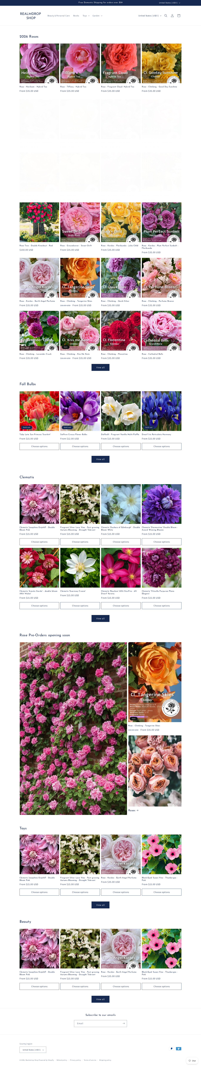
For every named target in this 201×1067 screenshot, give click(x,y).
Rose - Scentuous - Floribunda (115, 143)
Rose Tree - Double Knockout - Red (36, 246)
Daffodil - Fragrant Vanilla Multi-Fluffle (120, 434)
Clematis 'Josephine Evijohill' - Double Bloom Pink (37, 528)
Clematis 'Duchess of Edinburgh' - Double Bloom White (120, 528)
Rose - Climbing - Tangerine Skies (76, 301)
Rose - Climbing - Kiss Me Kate (75, 354)
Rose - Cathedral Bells (152, 354)
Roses (131, 810)
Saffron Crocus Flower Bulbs (73, 434)
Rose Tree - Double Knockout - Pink (158, 196)
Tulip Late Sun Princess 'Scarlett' (35, 434)
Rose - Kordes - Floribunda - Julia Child (119, 246)
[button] (86, 16)
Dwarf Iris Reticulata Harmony (156, 434)
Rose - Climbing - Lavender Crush (35, 354)
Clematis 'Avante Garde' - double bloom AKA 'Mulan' (39, 592)
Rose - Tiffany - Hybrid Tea (73, 87)
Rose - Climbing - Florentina (114, 354)
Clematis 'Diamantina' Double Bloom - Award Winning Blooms (160, 528)
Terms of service (90, 1060)
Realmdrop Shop (32, 1060)
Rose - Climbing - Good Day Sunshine (159, 87)
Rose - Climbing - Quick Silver (115, 301)
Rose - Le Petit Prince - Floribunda (36, 143)
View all (100, 367)
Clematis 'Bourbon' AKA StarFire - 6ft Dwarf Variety (119, 592)
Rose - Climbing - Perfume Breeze (158, 301)
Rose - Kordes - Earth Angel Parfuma (37, 301)
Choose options (39, 446)
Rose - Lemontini (68, 196)
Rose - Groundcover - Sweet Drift (76, 246)
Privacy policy (75, 1060)
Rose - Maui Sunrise (29, 196)
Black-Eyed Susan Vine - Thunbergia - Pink (160, 879)
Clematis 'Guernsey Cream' (73, 591)
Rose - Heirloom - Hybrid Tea (33, 87)
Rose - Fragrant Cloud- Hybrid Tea (117, 87)
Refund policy (62, 1060)
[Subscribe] (123, 1023)
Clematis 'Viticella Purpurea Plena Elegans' (158, 592)
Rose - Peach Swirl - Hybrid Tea (157, 143)
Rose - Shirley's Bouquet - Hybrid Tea (77, 143)
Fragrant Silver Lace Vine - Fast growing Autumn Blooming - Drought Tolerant (79, 528)
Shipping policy (105, 1060)
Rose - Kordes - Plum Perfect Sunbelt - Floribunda (160, 247)
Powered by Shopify (46, 1060)
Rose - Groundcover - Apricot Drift (117, 196)
